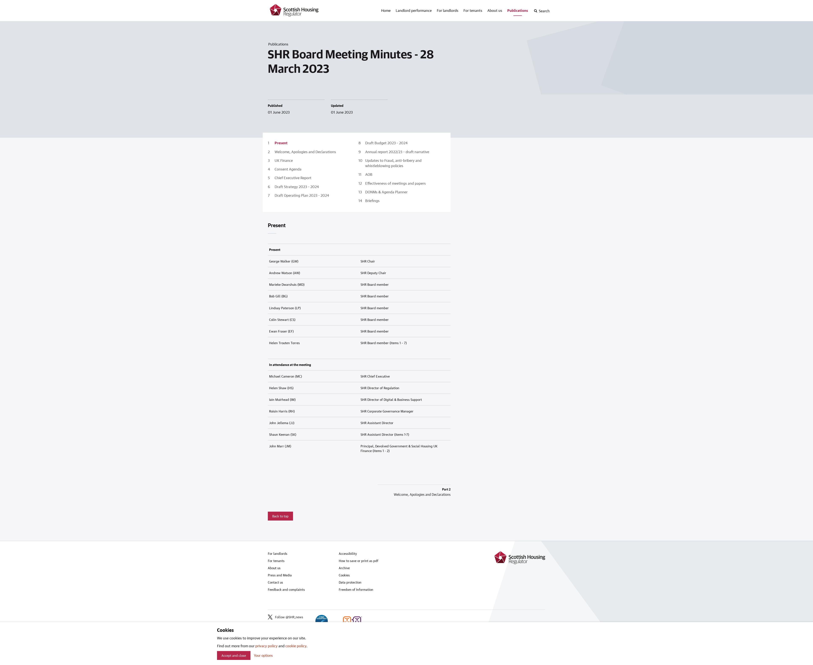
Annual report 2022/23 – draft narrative (397, 151)
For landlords (447, 10)
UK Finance (284, 160)
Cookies (344, 575)
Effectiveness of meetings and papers (395, 183)
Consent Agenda (288, 169)
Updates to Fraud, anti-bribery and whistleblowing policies (393, 163)
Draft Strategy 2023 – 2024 (297, 186)
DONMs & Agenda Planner (386, 192)
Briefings (372, 200)
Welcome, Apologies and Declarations (305, 151)
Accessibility (348, 553)
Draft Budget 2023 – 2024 (386, 142)
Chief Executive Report (293, 177)
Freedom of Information (356, 589)
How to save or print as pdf (358, 561)
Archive (344, 568)
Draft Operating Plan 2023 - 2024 (302, 195)
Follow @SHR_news (289, 617)
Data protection (350, 582)
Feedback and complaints (286, 589)
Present (281, 142)
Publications (517, 10)
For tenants (472, 10)
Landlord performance (414, 10)
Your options (263, 655)
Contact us (275, 582)
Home (386, 10)
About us (494, 10)
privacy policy (266, 645)
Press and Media (280, 575)
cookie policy (295, 645)
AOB (368, 174)
